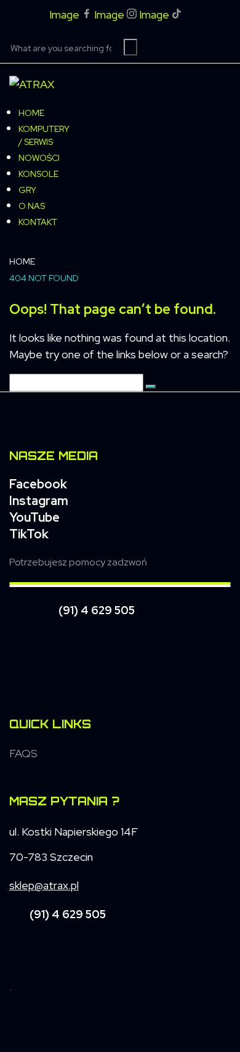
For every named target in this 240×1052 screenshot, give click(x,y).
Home (22, 261)
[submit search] (130, 47)
